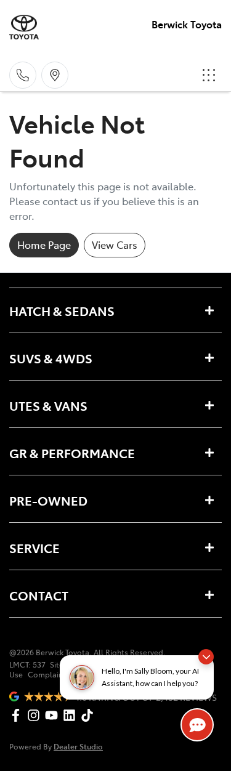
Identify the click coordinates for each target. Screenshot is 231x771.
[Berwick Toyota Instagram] (36, 715)
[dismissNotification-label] (206, 656)
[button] (209, 75)
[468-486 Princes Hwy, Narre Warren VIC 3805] (55, 75)
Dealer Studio (78, 746)
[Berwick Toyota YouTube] (54, 715)
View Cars (114, 244)
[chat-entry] (197, 724)
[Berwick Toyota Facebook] (18, 715)
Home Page (44, 244)
